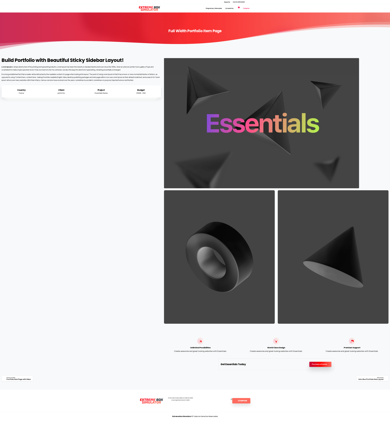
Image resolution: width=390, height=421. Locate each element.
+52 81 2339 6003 (239, 2)
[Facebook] (249, 2)
